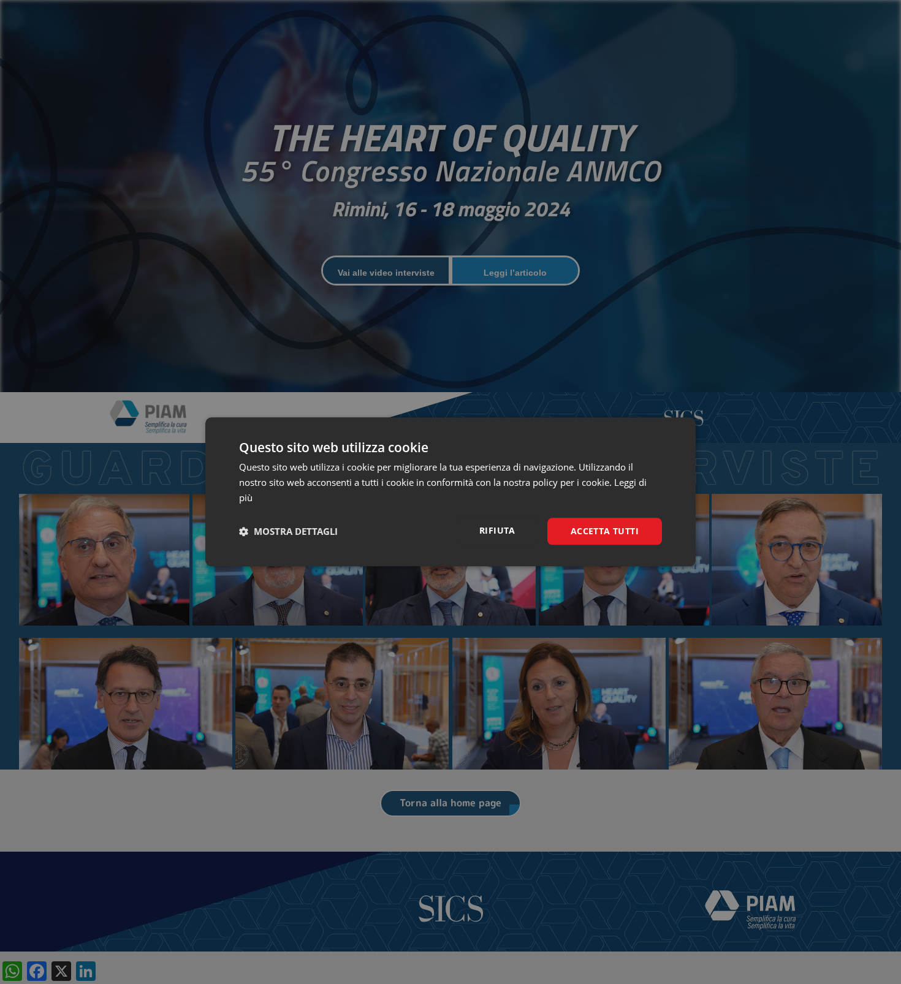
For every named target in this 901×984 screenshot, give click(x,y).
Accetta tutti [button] (605, 531)
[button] (288, 531)
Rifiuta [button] (497, 530)
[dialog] (450, 491)
